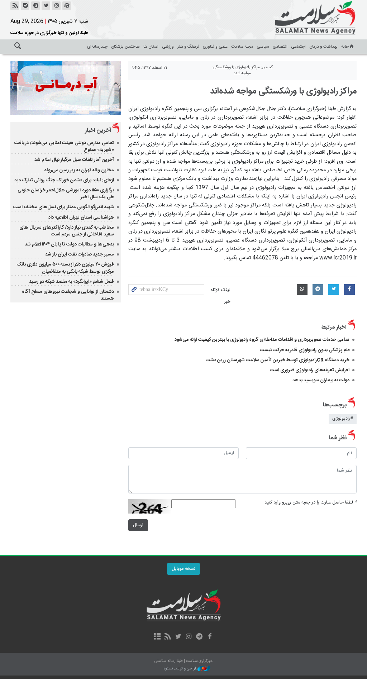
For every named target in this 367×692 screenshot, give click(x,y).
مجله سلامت (242, 46)
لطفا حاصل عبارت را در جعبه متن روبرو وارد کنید (310, 502)
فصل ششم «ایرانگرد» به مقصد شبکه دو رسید (71, 282)
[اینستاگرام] (56, 5)
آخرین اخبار (98, 130)
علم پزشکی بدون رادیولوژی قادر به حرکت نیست (304, 350)
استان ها (150, 46)
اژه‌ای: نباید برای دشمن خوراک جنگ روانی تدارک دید (64, 180)
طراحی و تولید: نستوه (180, 669)
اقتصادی (280, 46)
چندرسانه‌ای (97, 46)
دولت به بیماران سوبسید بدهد (320, 380)
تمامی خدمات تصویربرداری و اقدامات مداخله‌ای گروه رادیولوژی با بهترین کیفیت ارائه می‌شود (262, 340)
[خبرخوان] (14, 5)
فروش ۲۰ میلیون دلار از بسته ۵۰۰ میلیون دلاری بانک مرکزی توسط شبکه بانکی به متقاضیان (65, 268)
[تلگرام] (199, 637)
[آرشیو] (157, 637)
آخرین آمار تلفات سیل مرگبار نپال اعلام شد (74, 160)
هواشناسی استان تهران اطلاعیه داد (81, 217)
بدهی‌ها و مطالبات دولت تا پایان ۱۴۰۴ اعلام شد (69, 244)
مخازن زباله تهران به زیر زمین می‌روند (79, 170)
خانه (345, 46)
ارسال (138, 525)
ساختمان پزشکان (125, 46)
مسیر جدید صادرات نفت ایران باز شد (79, 254)
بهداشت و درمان (323, 46)
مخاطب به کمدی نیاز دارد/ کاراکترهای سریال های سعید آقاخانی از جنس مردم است (66, 231)
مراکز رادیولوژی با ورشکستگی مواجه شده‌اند (283, 91)
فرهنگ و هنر (188, 46)
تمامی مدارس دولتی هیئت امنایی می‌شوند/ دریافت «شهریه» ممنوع (64, 146)
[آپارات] (66, 5)
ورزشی (168, 46)
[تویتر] (46, 5)
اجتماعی (298, 46)
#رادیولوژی (342, 419)
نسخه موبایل (183, 569)
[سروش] (35, 5)
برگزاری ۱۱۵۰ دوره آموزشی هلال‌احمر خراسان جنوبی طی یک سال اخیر (66, 193)
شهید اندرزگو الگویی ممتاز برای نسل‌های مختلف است (63, 207)
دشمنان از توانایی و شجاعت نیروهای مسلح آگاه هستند (68, 295)
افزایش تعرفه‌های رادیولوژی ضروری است (309, 370)
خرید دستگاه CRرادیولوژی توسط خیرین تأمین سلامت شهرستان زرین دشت (277, 360)
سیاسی (263, 46)
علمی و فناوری (215, 46)
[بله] (25, 5)
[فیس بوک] (209, 637)
